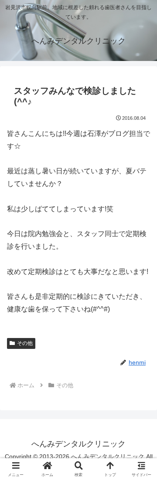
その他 (25, 343)
